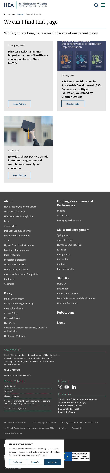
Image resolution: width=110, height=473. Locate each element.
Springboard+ (10, 386)
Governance (63, 215)
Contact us (9, 279)
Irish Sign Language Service (17, 230)
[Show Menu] (103, 5)
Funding (61, 210)
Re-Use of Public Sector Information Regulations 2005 (29, 428)
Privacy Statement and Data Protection (79, 422)
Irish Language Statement (44, 422)
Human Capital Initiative (69, 244)
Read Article (19, 103)
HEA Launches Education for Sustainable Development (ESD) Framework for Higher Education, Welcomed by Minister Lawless (81, 88)
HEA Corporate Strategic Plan (19, 216)
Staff (6, 240)
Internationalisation (14, 308)
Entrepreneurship (65, 268)
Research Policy (12, 317)
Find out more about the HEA (17, 375)
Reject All (35, 462)
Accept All (52, 462)
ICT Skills (61, 249)
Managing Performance (69, 220)
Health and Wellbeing (14, 336)
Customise (17, 462)
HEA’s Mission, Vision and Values (20, 206)
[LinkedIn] (74, 387)
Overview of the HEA (14, 211)
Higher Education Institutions (19, 245)
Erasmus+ (8, 391)
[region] (34, 454)
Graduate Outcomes (67, 303)
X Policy (62, 428)
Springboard (63, 235)
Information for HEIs (67, 293)
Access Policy (11, 313)
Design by (13, 468)
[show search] (96, 5)
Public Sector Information (17, 235)
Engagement (63, 254)
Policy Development (14, 298)
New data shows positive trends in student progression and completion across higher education (28, 162)
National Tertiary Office (15, 408)
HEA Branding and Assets (17, 269)
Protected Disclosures (15, 259)
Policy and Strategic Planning (19, 303)
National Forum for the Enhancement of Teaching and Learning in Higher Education (27, 402)
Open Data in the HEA (15, 264)
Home (20, 14)
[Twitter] (60, 387)
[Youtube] (66, 387)
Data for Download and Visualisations (76, 298)
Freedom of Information (16, 250)
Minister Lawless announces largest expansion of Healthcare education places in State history (28, 57)
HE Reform (9, 322)
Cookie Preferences (13, 433)
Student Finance (11, 396)
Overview (61, 283)
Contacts (61, 264)
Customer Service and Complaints (21, 274)
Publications (63, 259)
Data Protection (12, 254)
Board (7, 221)
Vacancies (9, 283)
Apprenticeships (65, 240)
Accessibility (10, 225)
